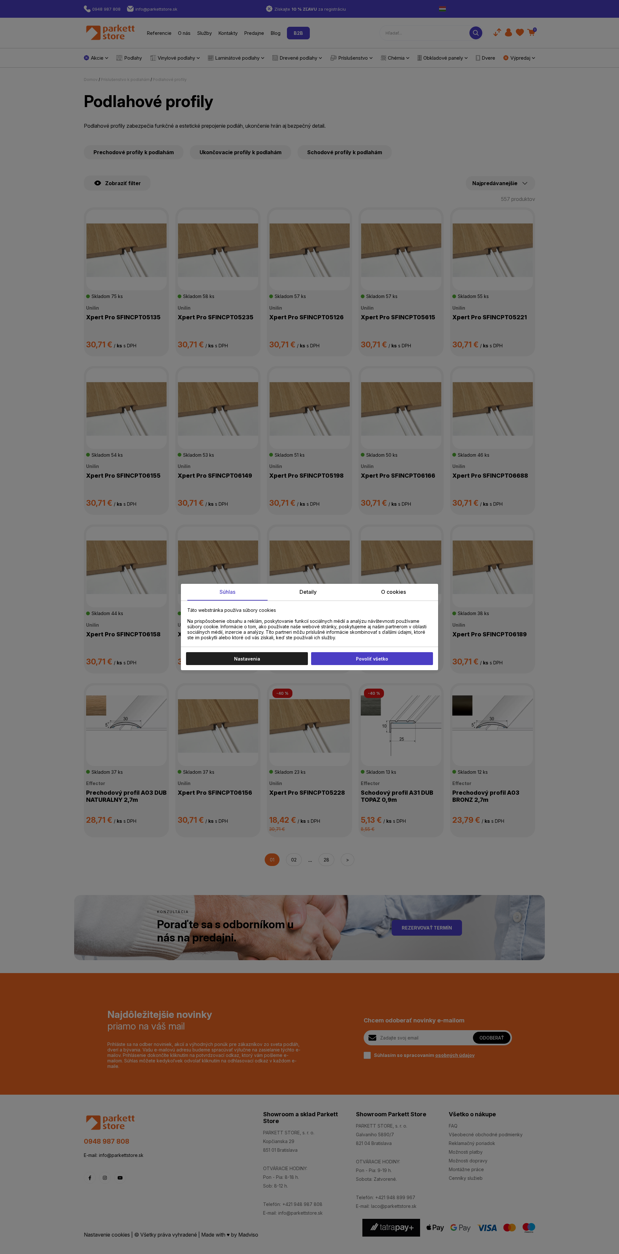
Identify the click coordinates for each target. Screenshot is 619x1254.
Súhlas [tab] (227, 592)
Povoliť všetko (372, 659)
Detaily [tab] (308, 592)
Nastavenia (247, 659)
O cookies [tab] (393, 592)
